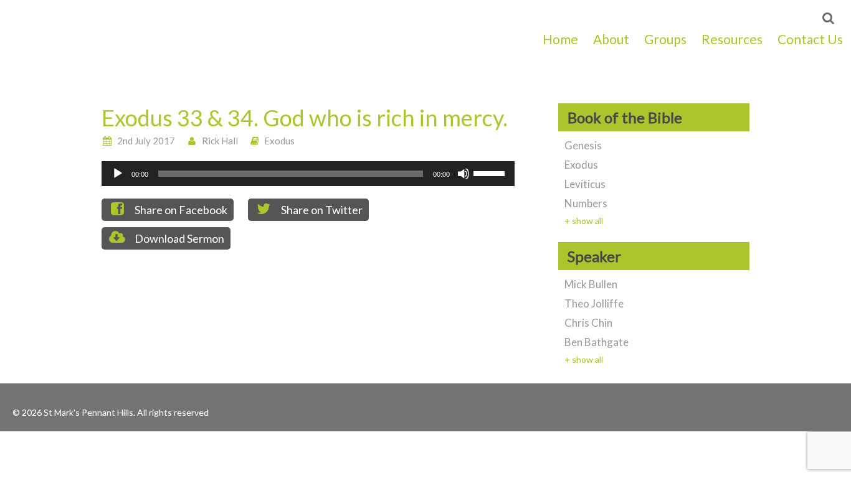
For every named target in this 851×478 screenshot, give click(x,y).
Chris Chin (588, 322)
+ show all (583, 220)
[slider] (490, 172)
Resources (732, 39)
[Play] (118, 173)
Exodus (279, 140)
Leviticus (585, 183)
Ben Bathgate (596, 342)
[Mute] (463, 173)
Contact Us (810, 39)
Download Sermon (178, 238)
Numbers (585, 203)
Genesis (583, 145)
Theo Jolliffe (594, 303)
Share (180, 210)
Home (560, 39)
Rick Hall (220, 140)
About (611, 39)
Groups (665, 39)
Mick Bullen (590, 284)
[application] (308, 173)
